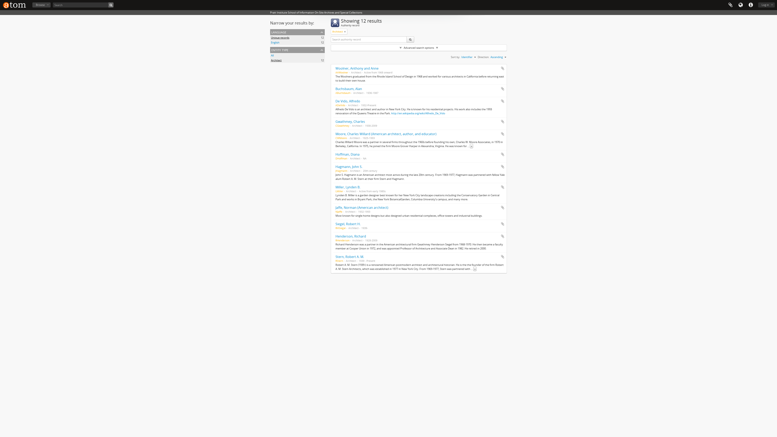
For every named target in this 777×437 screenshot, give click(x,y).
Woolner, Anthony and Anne (357, 68)
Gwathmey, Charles (350, 121)
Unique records (280, 37)
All (272, 55)
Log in (765, 5)
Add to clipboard (503, 68)
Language (741, 5)
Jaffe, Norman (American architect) (361, 207)
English (275, 42)
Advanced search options (419, 48)
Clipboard (730, 5)
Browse (40, 5)
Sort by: (455, 57)
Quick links (751, 5)
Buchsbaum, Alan (348, 89)
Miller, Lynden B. (347, 187)
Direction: (483, 57)
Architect (276, 60)
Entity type (279, 49)
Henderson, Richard (350, 236)
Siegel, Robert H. (348, 224)
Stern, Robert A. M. (349, 257)
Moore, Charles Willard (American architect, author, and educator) (385, 134)
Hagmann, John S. (348, 166)
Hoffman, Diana (347, 154)
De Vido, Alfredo (347, 101)
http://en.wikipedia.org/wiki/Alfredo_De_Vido (418, 113)
